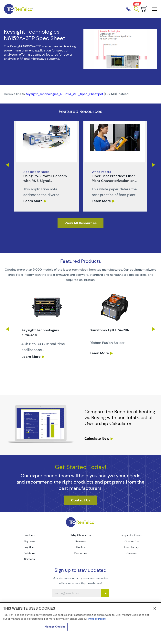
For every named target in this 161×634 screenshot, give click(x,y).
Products (29, 535)
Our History (131, 547)
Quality (80, 547)
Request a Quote (131, 535)
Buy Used (30, 547)
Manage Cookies (55, 626)
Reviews (80, 541)
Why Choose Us (80, 535)
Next (153, 165)
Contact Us (131, 541)
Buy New (29, 541)
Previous (7, 165)
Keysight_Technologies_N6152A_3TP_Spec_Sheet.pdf (64, 94)
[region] (80, 618)
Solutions (29, 553)
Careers (131, 553)
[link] (46, 166)
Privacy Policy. (97, 618)
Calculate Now (96, 438)
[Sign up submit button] (105, 593)
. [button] (46, 166)
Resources (80, 553)
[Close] (154, 608)
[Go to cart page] (144, 9)
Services (29, 559)
